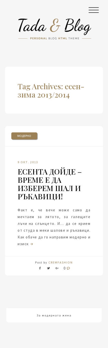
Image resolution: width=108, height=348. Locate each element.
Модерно (24, 136)
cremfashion (60, 262)
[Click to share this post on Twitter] (48, 269)
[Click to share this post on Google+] (57, 269)
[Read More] (31, 243)
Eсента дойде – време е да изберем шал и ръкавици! (50, 183)
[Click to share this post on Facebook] (41, 269)
